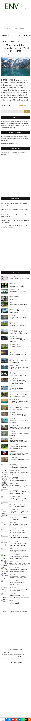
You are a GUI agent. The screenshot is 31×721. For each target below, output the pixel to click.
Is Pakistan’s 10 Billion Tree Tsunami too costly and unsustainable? (19, 347)
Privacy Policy (5, 652)
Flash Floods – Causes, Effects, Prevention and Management (17, 531)
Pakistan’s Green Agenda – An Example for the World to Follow (18, 415)
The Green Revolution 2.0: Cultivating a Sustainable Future (18, 440)
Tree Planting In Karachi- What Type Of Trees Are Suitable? (18, 525)
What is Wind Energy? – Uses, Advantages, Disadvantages (17, 499)
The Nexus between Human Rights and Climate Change (19, 589)
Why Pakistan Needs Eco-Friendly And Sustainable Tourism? (18, 402)
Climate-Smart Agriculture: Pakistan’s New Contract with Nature (17, 325)
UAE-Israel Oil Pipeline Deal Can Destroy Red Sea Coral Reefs (18, 544)
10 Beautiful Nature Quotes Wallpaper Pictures (16, 389)
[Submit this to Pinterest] (13, 719)
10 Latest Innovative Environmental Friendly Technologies (19, 557)
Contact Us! (4, 154)
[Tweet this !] (9, 719)
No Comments (20, 54)
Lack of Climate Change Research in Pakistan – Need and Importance (19, 279)
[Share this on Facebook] (6, 719)
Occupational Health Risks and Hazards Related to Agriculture (18, 466)
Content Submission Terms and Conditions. (13, 654)
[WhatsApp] (23, 719)
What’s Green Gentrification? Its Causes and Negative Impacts (18, 395)
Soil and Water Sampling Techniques (19, 459)
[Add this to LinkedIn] (19, 719)
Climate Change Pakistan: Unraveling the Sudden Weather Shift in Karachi (19, 427)
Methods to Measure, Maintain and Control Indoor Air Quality (19, 492)
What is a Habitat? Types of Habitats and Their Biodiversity (19, 408)
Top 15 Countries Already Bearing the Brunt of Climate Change (18, 453)
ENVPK (3, 209)
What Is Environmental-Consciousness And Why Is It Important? (17, 340)
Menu (5, 35)
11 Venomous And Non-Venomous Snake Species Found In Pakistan (18, 512)
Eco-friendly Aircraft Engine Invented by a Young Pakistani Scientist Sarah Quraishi (17, 382)
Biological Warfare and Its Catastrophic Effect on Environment (19, 596)
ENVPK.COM (15, 662)
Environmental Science (9, 42)
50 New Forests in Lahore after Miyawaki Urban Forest (18, 447)
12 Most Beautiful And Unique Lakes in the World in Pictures (15, 48)
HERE (5, 143)
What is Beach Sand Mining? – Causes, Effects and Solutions (17, 505)
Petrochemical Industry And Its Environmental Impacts (18, 292)
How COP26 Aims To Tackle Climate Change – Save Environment (19, 473)
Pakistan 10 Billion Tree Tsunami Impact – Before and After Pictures (19, 486)
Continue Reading (23, 105)
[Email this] (26, 719)
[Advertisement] (15, 19)
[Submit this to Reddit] (16, 719)
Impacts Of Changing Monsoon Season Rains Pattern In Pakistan (18, 332)
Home (19, 42)
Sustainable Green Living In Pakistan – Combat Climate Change (19, 285)
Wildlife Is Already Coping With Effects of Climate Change (18, 570)
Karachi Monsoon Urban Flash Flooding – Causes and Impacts (17, 576)
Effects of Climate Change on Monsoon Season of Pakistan (17, 550)
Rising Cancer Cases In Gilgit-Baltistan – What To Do (17, 583)
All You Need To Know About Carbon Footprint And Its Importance (19, 563)
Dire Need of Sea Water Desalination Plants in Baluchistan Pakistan (19, 479)
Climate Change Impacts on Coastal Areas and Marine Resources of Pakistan (19, 354)
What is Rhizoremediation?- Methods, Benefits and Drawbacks (18, 374)
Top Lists (25, 42)
